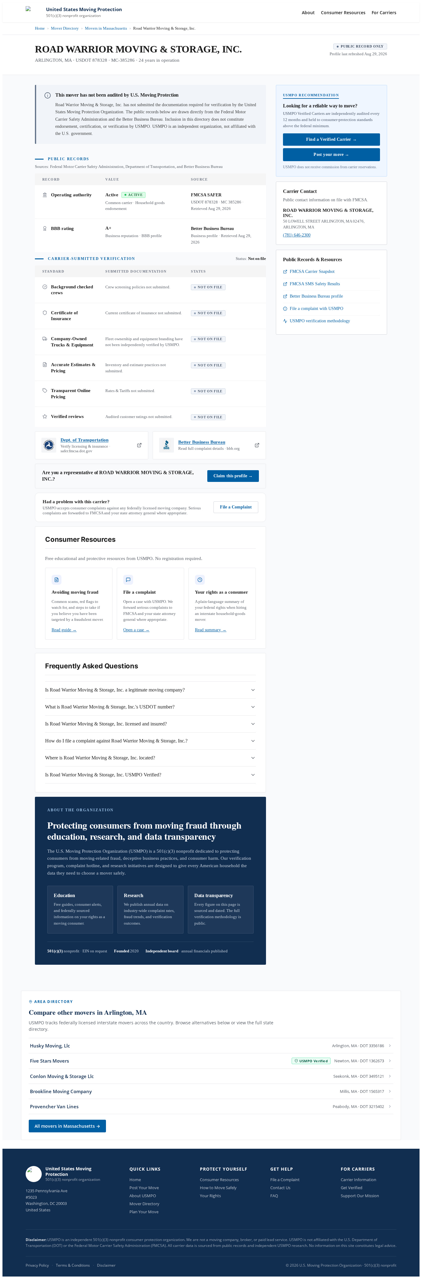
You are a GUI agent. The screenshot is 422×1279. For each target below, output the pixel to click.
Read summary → (210, 630)
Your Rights (210, 1195)
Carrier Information (358, 1179)
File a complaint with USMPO (316, 308)
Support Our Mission (360, 1195)
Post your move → (331, 154)
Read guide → (64, 630)
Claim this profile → (233, 476)
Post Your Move (144, 1187)
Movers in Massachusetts (106, 28)
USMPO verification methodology (320, 321)
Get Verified (351, 1187)
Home (40, 28)
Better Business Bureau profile (316, 296)
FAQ (274, 1195)
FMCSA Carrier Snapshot (312, 271)
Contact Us (280, 1187)
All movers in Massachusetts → (67, 1126)
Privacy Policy (37, 1265)
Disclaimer (106, 1265)
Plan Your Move (143, 1211)
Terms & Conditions (73, 1265)
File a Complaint (236, 507)
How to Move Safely (218, 1187)
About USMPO (142, 1195)
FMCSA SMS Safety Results (315, 284)
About (308, 12)
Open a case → (136, 630)
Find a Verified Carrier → (331, 139)
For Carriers (384, 12)
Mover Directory (65, 28)
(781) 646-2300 (296, 235)
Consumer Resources (343, 12)
